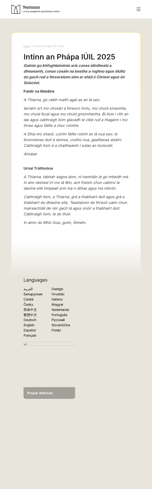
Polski (56, 330)
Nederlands (60, 310)
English (29, 325)
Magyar (57, 304)
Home (27, 46)
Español (30, 330)
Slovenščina (61, 325)
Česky (28, 304)
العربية (28, 289)
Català (28, 299)
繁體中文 (30, 315)
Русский (58, 320)
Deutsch (30, 320)
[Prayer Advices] (49, 370)
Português (59, 315)
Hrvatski (58, 294)
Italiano (57, 299)
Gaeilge (57, 289)
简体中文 (30, 310)
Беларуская (33, 294)
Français (30, 335)
